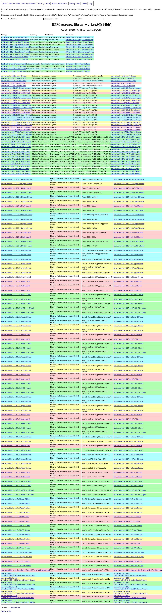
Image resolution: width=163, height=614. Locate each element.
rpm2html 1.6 (15, 607)
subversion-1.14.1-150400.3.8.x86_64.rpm (126, 132)
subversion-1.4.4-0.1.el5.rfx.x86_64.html (15, 159)
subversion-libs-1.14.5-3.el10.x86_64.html (16, 295)
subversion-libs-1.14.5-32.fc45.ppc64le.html (16, 184)
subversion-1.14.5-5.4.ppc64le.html (13, 76)
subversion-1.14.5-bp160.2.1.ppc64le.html (16, 100)
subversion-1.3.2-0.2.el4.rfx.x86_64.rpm (125, 166)
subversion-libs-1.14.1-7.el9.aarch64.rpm (128, 499)
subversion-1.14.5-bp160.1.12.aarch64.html (16, 108)
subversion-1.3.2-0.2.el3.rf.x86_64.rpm (125, 169)
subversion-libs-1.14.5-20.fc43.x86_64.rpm (129, 241)
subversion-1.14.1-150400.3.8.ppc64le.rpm (126, 122)
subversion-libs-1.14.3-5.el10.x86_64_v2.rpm (130, 490)
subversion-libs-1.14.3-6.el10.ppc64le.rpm (128, 441)
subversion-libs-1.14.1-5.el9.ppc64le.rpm (128, 539)
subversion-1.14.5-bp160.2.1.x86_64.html (16, 105)
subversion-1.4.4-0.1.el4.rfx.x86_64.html (15, 161)
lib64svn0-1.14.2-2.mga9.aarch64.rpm (79, 57)
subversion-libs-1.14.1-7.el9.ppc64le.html (15, 508)
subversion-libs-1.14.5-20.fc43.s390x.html (16, 232)
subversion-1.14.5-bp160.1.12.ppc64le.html (16, 110)
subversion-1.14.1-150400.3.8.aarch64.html (16, 117)
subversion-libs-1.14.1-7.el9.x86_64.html (15, 526)
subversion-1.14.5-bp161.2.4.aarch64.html (16, 88)
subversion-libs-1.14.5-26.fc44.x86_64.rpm (129, 210)
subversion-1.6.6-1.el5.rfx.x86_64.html (15, 149)
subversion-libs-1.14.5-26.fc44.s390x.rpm (128, 206)
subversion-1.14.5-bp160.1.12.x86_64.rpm (126, 115)
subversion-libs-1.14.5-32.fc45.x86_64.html (16, 193)
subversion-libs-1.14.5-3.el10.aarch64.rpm (128, 250)
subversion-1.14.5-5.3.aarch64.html (13, 81)
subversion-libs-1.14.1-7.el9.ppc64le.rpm (128, 508)
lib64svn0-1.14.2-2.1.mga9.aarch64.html (15, 52)
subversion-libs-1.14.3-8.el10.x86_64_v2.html (17, 392)
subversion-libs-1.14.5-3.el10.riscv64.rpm (128, 277)
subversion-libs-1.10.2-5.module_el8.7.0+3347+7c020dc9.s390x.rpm (130, 597)
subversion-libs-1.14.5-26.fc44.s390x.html (16, 206)
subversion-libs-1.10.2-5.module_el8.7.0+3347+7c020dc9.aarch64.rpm (130, 588)
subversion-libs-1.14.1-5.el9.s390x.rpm (127, 543)
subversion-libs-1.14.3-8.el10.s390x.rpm (128, 375)
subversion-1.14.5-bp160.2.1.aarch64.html (16, 98)
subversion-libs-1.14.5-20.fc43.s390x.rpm (128, 232)
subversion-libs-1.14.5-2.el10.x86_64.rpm (128, 344)
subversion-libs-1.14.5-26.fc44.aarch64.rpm (129, 197)
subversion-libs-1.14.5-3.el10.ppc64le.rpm (128, 264)
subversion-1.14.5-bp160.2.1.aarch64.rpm (125, 98)
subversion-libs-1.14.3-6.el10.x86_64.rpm (128, 450)
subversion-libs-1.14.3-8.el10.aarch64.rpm (128, 357)
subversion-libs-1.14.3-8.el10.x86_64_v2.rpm (130, 392)
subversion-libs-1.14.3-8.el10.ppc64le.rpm (128, 366)
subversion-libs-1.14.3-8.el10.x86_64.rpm (128, 383)
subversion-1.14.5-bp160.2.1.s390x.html (15, 103)
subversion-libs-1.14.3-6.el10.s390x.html (15, 446)
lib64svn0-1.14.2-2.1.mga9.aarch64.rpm (80, 52)
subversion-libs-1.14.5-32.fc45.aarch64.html (16, 179)
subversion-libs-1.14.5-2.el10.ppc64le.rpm (128, 326)
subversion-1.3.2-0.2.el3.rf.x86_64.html (15, 169)
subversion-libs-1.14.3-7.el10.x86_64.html (16, 423)
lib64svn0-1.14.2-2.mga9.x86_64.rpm (79, 59)
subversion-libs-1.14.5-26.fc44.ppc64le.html (16, 201)
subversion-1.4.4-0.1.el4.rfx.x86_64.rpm (125, 161)
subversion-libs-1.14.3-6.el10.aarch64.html (16, 437)
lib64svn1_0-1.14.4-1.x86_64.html (13, 71)
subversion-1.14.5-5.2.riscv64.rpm (123, 86)
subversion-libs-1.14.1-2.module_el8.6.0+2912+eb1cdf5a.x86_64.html (18, 583)
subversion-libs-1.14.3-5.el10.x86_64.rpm (128, 481)
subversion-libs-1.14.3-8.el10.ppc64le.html (16, 366)
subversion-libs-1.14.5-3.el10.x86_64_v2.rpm (130, 308)
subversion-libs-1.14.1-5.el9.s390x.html (15, 543)
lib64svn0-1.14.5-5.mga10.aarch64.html (15, 37)
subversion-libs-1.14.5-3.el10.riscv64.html (16, 277)
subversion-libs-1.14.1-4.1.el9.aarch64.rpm (129, 552)
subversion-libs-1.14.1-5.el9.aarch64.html (15, 535)
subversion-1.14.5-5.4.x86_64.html (13, 78)
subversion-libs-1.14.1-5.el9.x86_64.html (15, 548)
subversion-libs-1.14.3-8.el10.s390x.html (15, 375)
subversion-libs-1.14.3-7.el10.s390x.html (15, 415)
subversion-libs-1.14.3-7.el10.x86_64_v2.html (17, 432)
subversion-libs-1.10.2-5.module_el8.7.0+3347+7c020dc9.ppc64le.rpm (130, 592)
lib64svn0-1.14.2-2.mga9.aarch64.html (14, 57)
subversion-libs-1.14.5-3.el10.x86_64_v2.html (17, 308)
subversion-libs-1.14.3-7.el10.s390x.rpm (128, 415)
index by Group (14, 4)
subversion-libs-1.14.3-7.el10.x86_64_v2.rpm (130, 432)
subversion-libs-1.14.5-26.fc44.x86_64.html (16, 210)
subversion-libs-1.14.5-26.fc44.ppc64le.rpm (129, 201)
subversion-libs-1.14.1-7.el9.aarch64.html (15, 499)
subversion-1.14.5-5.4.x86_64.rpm (123, 78)
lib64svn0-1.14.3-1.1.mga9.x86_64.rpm (79, 49)
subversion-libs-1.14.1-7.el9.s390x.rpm (127, 517)
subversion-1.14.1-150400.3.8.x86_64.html (16, 132)
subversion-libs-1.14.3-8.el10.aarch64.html (16, 357)
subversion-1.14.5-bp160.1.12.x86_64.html (16, 115)
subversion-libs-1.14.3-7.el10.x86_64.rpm (128, 423)
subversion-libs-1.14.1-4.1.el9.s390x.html (15, 561)
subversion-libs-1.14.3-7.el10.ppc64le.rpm (128, 406)
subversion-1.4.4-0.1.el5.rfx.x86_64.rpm (125, 159)
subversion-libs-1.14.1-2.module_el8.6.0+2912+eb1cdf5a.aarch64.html (18, 574)
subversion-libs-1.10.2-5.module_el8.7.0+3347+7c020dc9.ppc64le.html (18, 592)
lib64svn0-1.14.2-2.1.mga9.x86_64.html (15, 54)
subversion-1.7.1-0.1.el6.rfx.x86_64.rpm (125, 139)
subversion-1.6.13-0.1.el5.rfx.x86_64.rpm (125, 147)
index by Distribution (29, 4)
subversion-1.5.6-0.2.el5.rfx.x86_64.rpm (125, 152)
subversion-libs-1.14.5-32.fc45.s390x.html (16, 188)
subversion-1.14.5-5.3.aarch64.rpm (123, 81)
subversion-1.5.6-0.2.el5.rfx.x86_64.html (15, 152)
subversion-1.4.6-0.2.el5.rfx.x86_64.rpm (125, 154)
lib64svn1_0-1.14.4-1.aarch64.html (13, 69)
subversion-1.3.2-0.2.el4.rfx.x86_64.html (15, 166)
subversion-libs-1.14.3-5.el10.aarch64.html (16, 455)
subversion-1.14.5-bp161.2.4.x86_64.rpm (125, 95)
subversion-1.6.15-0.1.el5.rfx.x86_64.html (16, 144)
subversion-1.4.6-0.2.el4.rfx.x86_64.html (15, 156)
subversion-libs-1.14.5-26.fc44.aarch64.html (16, 197)
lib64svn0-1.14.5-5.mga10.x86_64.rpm (79, 42)
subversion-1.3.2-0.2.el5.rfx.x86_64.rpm (125, 164)
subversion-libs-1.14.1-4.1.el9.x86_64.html (16, 566)
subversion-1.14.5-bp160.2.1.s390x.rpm (125, 103)
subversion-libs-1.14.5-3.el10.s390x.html (15, 281)
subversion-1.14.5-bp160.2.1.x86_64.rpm (125, 105)
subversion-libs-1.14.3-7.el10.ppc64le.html (16, 406)
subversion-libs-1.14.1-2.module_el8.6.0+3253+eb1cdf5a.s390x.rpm (138, 570)
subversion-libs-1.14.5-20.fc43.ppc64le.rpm (129, 224)
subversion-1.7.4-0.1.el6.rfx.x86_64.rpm (125, 137)
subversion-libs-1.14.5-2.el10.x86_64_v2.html (17, 352)
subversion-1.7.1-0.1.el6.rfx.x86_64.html (15, 139)
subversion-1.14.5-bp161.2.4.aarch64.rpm (125, 88)
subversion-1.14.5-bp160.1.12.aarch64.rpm (126, 108)
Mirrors (84, 4)
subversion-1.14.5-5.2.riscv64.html (13, 86)
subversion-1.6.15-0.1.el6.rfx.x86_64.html (16, 142)
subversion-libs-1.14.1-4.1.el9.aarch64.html (16, 552)
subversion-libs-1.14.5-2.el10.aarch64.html (16, 317)
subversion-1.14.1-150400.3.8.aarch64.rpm (126, 117)
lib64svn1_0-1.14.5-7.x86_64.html (13, 66)
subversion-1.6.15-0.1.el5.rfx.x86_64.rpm (125, 144)
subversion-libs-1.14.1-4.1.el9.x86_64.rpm (128, 566)
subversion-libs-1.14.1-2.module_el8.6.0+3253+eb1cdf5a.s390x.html (25, 570)
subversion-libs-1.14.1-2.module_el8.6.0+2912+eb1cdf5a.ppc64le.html (18, 579)
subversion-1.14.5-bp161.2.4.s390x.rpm (125, 93)
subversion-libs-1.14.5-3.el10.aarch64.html (16, 250)
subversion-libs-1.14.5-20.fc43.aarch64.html (16, 215)
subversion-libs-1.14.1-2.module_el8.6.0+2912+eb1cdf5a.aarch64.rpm (130, 574)
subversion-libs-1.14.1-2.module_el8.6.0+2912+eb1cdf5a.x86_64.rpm (130, 583)
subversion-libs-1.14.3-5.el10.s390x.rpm (128, 472)
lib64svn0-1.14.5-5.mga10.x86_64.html (15, 42)
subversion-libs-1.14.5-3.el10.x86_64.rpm (128, 295)
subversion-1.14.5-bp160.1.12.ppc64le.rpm (126, 110)
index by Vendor (44, 4)
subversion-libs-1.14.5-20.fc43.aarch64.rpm (129, 215)
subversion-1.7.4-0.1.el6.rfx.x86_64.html (15, 137)
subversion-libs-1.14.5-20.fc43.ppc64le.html (16, 224)
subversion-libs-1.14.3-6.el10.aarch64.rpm (128, 437)
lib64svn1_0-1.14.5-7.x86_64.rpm (78, 66)
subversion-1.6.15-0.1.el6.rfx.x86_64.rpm (125, 142)
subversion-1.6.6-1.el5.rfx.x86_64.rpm (124, 149)
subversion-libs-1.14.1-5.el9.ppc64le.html (15, 539)
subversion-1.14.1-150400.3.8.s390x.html (15, 127)
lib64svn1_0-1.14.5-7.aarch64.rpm (78, 64)
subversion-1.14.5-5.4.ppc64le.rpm (123, 76)
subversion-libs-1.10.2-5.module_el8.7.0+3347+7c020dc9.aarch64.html (18, 588)
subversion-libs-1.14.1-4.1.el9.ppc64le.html (16, 557)
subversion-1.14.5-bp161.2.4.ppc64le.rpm (125, 90)
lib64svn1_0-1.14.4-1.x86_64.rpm (78, 71)
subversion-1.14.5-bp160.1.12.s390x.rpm (125, 112)
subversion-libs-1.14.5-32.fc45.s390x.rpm (128, 188)
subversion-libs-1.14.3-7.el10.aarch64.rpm (128, 397)
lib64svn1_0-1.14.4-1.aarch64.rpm (78, 69)
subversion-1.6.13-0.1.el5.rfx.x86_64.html (16, 147)
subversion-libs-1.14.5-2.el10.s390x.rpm (128, 335)
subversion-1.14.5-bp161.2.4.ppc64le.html (16, 90)
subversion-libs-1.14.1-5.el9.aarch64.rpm (128, 535)
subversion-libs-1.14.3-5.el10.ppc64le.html (16, 463)
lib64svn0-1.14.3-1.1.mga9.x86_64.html (15, 49)
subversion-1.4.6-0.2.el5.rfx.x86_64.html (15, 154)
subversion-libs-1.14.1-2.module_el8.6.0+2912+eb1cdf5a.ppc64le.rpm (130, 579)
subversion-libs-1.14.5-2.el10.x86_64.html (16, 344)
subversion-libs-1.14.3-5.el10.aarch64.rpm (128, 455)
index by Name (74, 4)
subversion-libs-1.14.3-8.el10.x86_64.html (16, 383)
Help (90, 4)
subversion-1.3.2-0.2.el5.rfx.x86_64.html (15, 164)
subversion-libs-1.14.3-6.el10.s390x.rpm (128, 446)
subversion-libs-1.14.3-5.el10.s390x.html (15, 472)
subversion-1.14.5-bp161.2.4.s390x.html (15, 93)
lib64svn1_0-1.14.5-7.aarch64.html (13, 64)
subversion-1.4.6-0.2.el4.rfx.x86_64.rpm (125, 156)
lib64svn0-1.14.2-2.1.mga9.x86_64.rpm (79, 54)
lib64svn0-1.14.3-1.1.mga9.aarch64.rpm (80, 47)
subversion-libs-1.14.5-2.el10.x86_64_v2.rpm (130, 352)
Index (5, 4)
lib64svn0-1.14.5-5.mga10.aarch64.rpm (79, 37)
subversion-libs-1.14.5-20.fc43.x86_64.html (16, 241)
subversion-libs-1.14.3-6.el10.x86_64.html (16, 450)
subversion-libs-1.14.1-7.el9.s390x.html (15, 517)
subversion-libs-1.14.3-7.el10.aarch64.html (16, 397)
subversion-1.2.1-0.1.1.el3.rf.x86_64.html (15, 171)
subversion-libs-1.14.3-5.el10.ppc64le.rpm (128, 463)
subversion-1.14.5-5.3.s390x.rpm (122, 83)
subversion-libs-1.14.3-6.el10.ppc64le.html (16, 441)
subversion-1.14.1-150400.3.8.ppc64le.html (16, 122)
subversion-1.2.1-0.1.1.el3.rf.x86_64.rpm (125, 171)
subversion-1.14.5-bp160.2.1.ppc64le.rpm (125, 100)
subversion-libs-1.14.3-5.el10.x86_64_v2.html (17, 490)
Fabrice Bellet (6, 611)
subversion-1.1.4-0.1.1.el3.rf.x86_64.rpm (125, 174)
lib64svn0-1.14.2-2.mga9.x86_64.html (14, 59)
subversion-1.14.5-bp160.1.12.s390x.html (15, 112)
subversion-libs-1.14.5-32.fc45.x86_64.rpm (129, 193)
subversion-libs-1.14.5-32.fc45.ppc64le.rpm (129, 184)
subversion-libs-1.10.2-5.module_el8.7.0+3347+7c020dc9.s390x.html (17, 597)
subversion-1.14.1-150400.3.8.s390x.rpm (125, 127)
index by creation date (59, 4)
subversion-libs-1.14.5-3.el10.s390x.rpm (128, 281)
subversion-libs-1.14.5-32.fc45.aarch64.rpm (129, 179)
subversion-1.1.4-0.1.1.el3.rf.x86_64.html (15, 174)
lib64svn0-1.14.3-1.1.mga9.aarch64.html (15, 47)
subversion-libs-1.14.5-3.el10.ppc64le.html (16, 264)
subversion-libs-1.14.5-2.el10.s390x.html (15, 335)
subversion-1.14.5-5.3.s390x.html (13, 83)
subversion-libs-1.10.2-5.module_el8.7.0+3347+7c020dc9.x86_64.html (18, 601)
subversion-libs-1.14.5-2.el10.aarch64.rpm (128, 317)
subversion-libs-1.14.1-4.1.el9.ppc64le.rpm (129, 557)
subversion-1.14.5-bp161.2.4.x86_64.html (16, 95)
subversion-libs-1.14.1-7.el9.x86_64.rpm (128, 526)
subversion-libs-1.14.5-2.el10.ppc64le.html (16, 326)
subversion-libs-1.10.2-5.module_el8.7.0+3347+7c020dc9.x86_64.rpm (130, 601)
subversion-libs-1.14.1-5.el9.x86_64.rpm (128, 548)
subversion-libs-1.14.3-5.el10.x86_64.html (16, 481)
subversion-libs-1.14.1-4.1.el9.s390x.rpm (128, 561)
